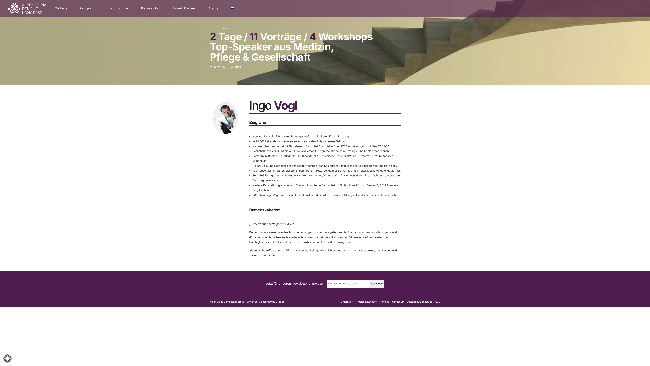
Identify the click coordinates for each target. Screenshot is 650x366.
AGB (437, 301)
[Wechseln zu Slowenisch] (232, 8)
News (214, 8)
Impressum (397, 301)
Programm (89, 8)
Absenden (377, 283)
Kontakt (384, 301)
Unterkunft (347, 301)
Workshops (119, 8)
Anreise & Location (366, 301)
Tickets (61, 8)
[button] (7, 358)
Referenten (151, 8)
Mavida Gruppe (275, 301)
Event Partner (185, 8)
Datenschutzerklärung (419, 301)
